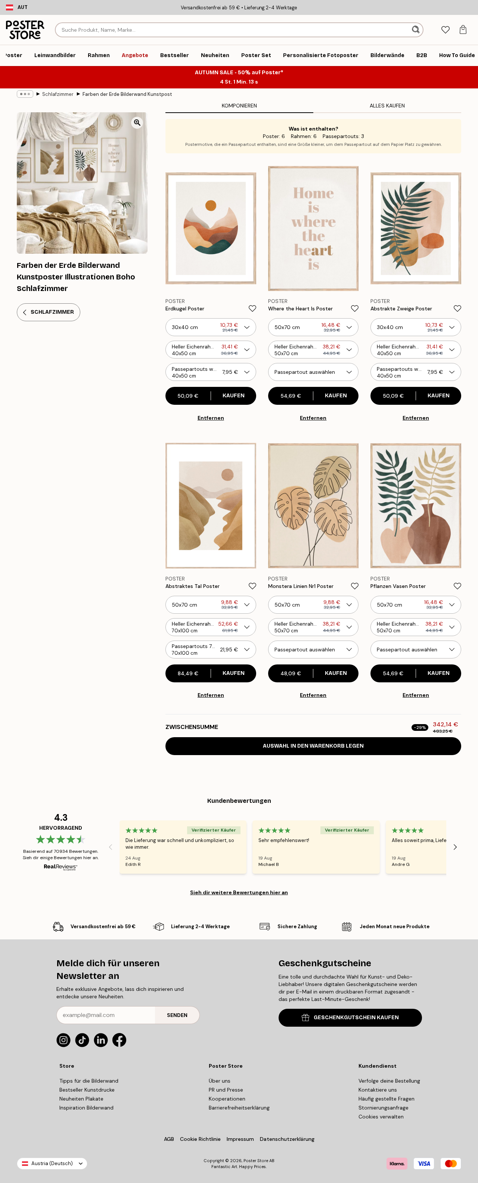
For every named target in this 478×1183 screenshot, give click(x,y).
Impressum (240, 1139)
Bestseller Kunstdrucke (87, 1089)
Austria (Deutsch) (52, 1163)
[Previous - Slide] (111, 847)
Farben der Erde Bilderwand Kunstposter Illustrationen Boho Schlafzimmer (127, 94)
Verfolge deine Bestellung (389, 1080)
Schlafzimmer (58, 94)
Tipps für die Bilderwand (88, 1080)
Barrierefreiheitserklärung (239, 1107)
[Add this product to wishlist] (252, 308)
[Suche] (416, 29)
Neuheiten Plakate (81, 1098)
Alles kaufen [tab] (387, 105)
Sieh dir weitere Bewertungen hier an (239, 892)
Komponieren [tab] (239, 105)
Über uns (219, 1080)
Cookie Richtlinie (200, 1139)
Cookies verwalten (381, 1116)
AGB (169, 1139)
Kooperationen (227, 1098)
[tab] (445, 30)
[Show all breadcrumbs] (25, 94)
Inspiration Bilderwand (86, 1107)
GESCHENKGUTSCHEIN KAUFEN (356, 1017)
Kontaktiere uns (377, 1089)
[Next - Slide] (455, 847)
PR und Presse (226, 1089)
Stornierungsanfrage (383, 1107)
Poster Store (255, 1160)
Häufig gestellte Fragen (386, 1098)
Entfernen (211, 417)
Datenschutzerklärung (287, 1139)
